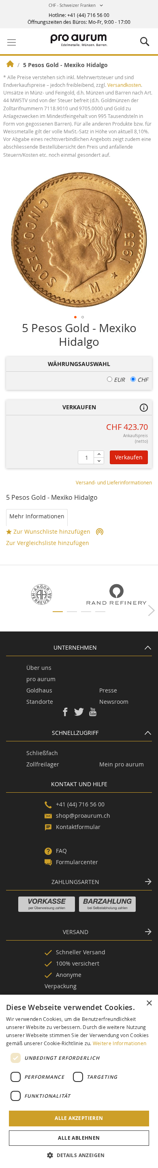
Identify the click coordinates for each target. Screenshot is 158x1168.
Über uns (38, 667)
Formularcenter (77, 862)
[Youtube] (93, 714)
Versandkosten (124, 85)
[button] (77, 7)
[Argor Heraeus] (41, 594)
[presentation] (151, 609)
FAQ (61, 850)
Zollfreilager (42, 764)
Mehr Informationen (36, 516)
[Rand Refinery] (116, 594)
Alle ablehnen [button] (79, 1137)
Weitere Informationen (119, 1043)
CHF (142, 379)
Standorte (39, 701)
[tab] (37, 517)
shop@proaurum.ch (83, 815)
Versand (75, 932)
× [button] (149, 1003)
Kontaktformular (78, 827)
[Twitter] (79, 714)
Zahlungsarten (75, 882)
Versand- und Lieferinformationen (114, 482)
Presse (108, 690)
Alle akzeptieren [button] (79, 1118)
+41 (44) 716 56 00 (88, 15)
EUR (118, 379)
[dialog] (79, 1081)
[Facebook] (65, 714)
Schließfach (42, 753)
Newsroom (113, 701)
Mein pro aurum (121, 764)
